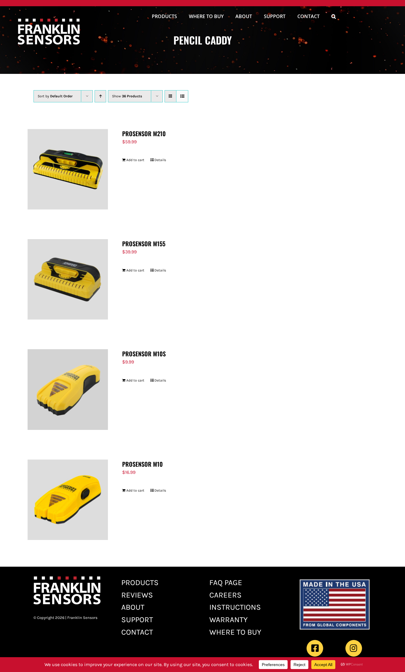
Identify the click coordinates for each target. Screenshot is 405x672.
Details (160, 160)
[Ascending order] (100, 96)
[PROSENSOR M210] (68, 169)
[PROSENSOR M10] (68, 500)
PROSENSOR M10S (144, 353)
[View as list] (182, 96)
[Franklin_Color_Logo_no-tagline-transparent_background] (49, 21)
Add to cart (135, 160)
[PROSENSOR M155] (68, 279)
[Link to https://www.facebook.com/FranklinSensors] (315, 648)
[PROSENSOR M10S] (68, 389)
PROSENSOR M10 (142, 464)
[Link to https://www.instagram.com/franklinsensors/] (353, 648)
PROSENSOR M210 (144, 133)
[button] (333, 17)
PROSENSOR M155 (143, 243)
